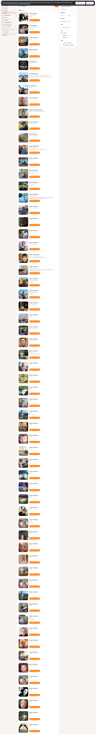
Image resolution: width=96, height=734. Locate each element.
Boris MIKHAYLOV (33, 73)
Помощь (12, 29)
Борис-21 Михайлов (34, 254)
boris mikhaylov (33, 13)
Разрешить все (80, 3)
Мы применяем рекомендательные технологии (9, 34)
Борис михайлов (33, 206)
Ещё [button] (7, 31)
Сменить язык (5, 27)
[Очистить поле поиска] (54, 5)
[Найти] (56, 6)
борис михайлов (33, 351)
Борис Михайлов (33, 37)
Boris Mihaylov (33, 86)
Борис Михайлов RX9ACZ (36, 110)
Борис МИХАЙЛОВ (34, 146)
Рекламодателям (5, 29)
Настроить (90, 3)
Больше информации (24, 3)
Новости (4, 31)
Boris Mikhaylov (33, 61)
